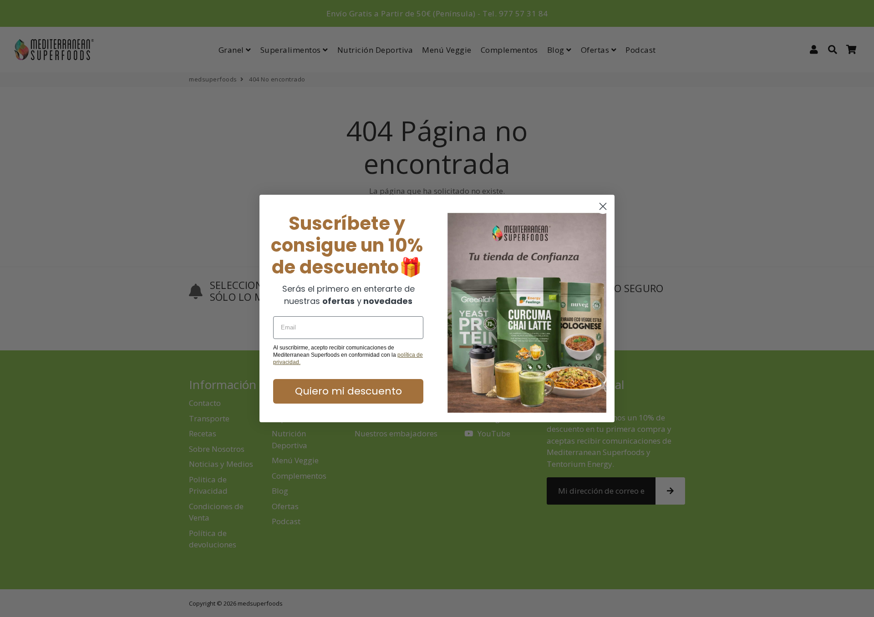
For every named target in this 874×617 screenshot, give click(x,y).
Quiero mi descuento (348, 391)
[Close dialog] (603, 206)
